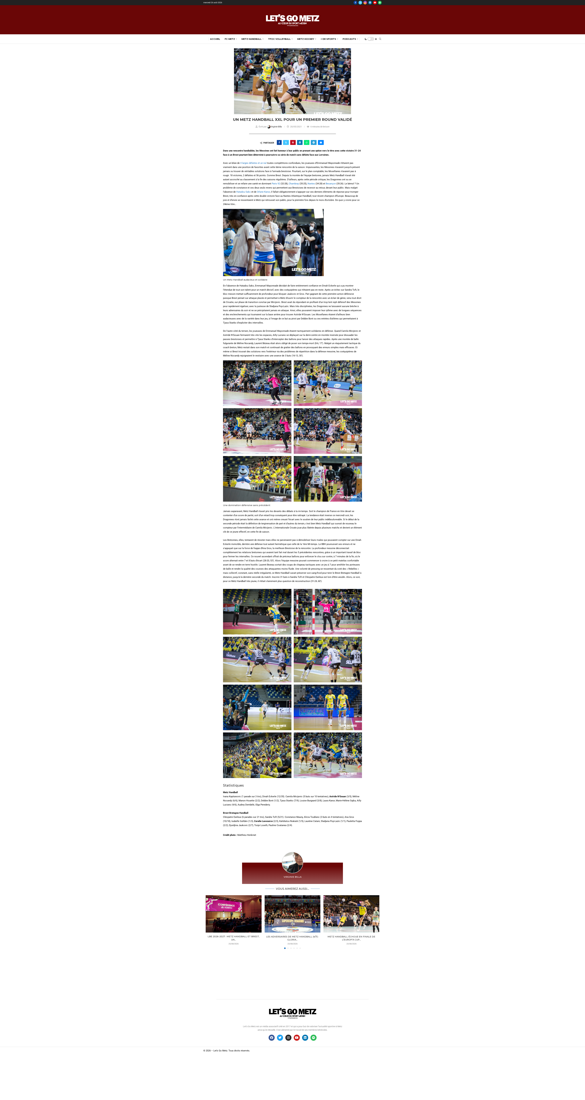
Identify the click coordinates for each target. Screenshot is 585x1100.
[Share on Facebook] (279, 142)
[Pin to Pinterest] (293, 142)
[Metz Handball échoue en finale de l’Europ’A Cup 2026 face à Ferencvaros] (351, 913)
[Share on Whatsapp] (306, 142)
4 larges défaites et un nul (253, 163)
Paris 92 (276, 183)
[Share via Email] (321, 142)
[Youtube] (375, 2)
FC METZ (230, 39)
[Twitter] (360, 2)
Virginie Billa (276, 126)
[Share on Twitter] (286, 142)
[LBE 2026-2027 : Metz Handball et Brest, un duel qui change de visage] (234, 913)
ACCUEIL (215, 39)
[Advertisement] (292, 973)
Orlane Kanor (263, 191)
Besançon (331, 183)
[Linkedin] (370, 2)
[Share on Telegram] (314, 142)
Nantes (311, 183)
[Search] (380, 39)
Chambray (294, 183)
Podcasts (349, 39)
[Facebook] (355, 2)
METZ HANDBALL (251, 39)
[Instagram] (365, 2)
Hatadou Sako (243, 191)
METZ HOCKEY (305, 39)
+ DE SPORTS (328, 39)
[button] (209, 922)
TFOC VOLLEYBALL (279, 39)
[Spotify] (380, 2)
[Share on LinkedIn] (300, 142)
